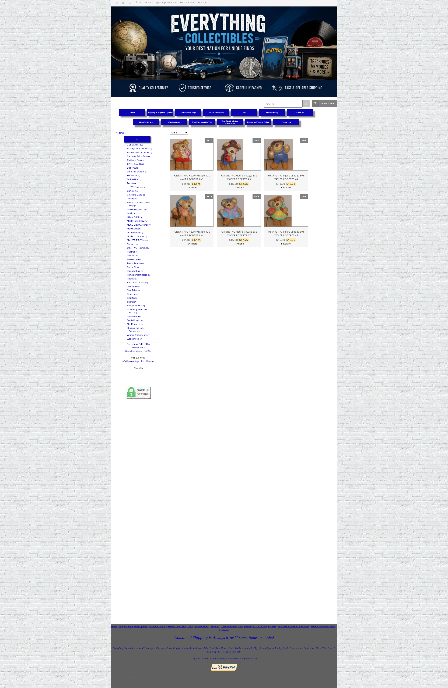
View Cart (327, 103)
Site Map (202, 2)
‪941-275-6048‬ (146, 2)
